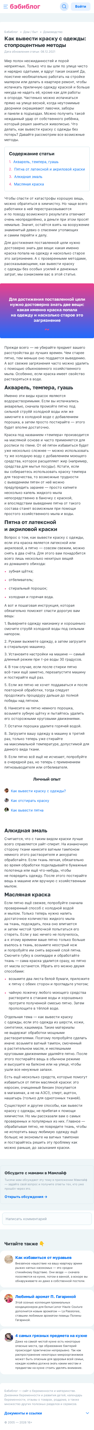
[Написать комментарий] (47, 1219)
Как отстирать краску (30, 800)
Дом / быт (30, 32)
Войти (80, 6)
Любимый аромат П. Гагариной (45, 1296)
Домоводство (53, 32)
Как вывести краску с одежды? (38, 791)
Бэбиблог (11, 32)
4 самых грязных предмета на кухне (51, 1335)
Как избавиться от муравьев (43, 1257)
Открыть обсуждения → (26, 1196)
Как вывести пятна (27, 810)
